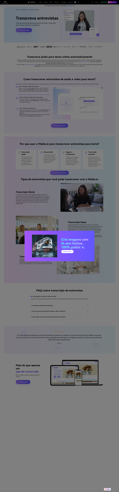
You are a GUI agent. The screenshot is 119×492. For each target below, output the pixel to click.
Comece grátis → (67, 251)
